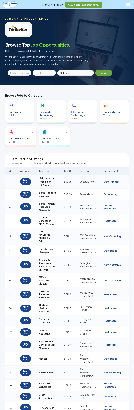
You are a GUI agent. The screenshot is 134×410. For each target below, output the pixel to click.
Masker (43, 358)
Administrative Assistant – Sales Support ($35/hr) (47, 264)
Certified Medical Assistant (44, 308)
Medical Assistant (44, 332)
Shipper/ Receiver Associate (45, 294)
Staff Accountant (46, 396)
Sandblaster (46, 372)
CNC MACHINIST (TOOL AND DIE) (45, 236)
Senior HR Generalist (45, 385)
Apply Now (25, 181)
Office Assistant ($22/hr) (44, 280)
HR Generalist (46, 407)
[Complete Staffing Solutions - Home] (10, 4)
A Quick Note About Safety (83, 4)
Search (104, 72)
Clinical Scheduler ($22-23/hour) (47, 220)
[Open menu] (128, 4)
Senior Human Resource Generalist (47, 207)
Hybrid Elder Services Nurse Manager (47, 344)
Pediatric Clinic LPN (44, 321)
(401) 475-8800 (54, 4)
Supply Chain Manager (46, 250)
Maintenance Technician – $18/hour (46, 181)
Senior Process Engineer (47, 194)
